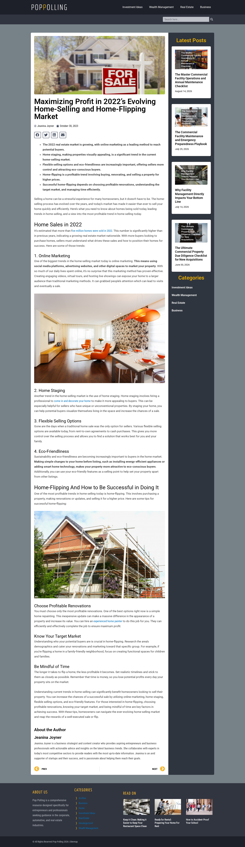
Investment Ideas (132, 7)
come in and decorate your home (72, 401)
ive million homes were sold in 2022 (92, 230)
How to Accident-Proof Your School (197, 821)
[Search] (211, 19)
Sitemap (74, 841)
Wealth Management (161, 7)
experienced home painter (108, 621)
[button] (37, 135)
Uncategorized (86, 823)
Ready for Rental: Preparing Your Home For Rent (167, 823)
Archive (82, 798)
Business (205, 7)
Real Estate (187, 7)
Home (81, 808)
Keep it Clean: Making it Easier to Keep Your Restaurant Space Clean (135, 823)
